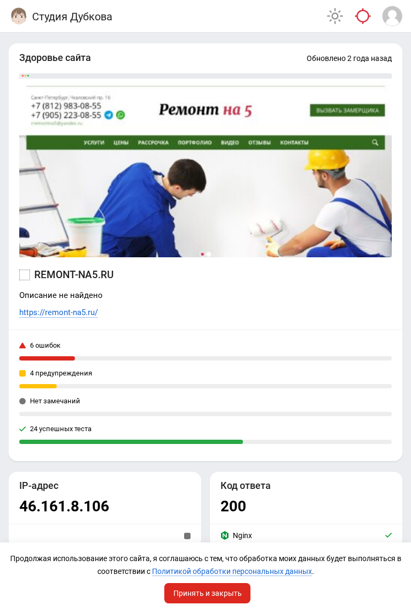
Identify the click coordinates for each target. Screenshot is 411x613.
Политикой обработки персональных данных (232, 571)
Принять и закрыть (207, 593)
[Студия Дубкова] (19, 16)
